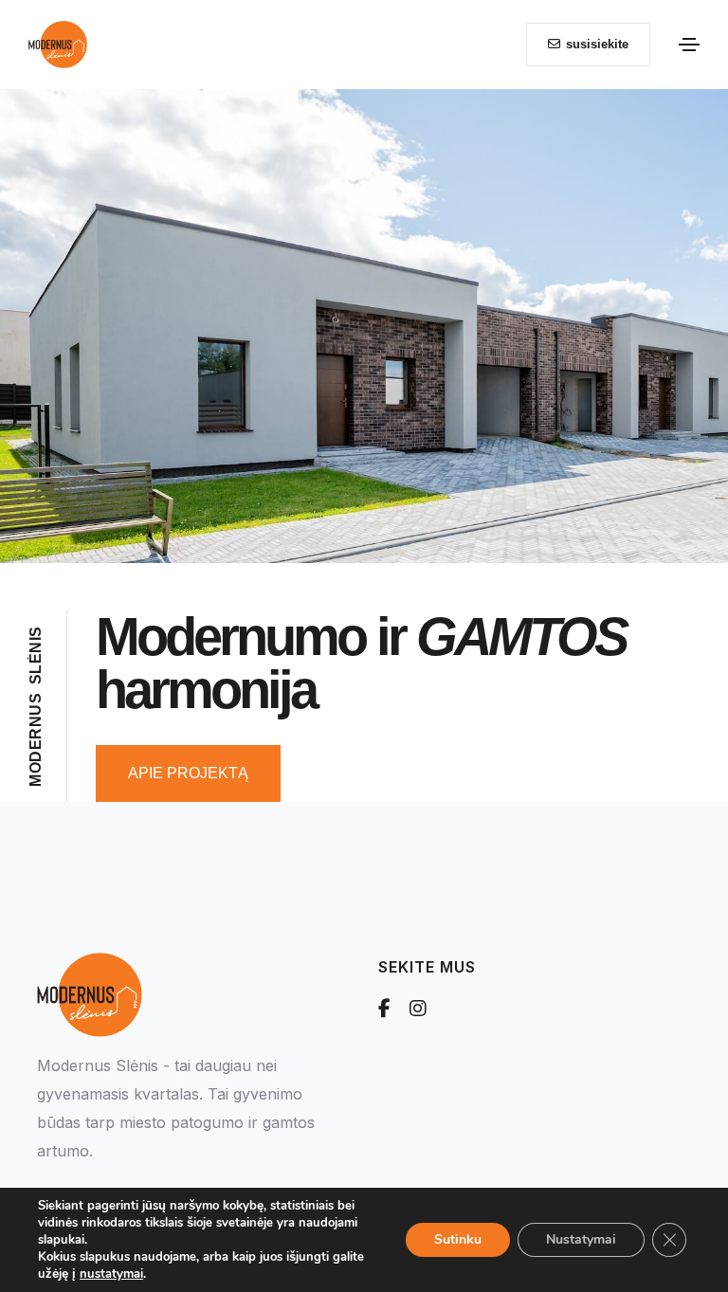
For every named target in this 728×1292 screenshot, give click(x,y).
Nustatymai (581, 1239)
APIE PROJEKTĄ (188, 773)
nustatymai (111, 1274)
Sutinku (458, 1239)
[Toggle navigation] (689, 44)
